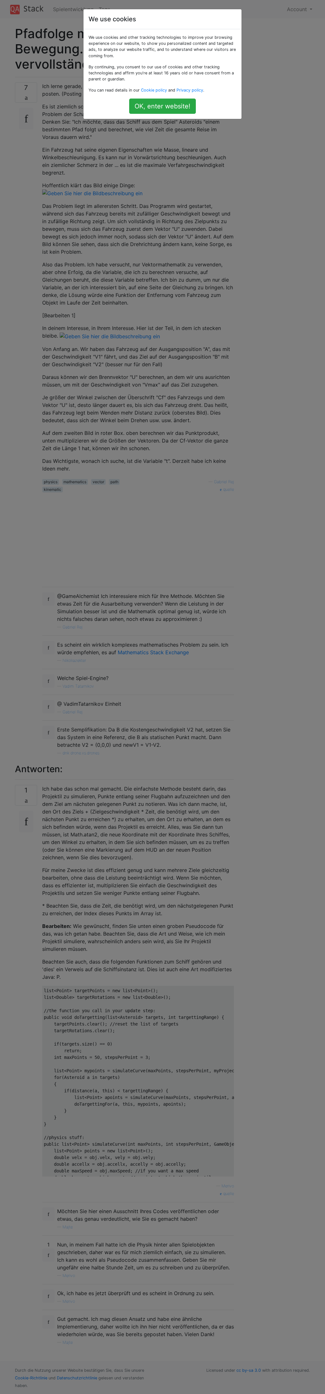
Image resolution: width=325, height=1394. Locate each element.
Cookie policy (154, 90)
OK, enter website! (162, 106)
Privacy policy (189, 90)
